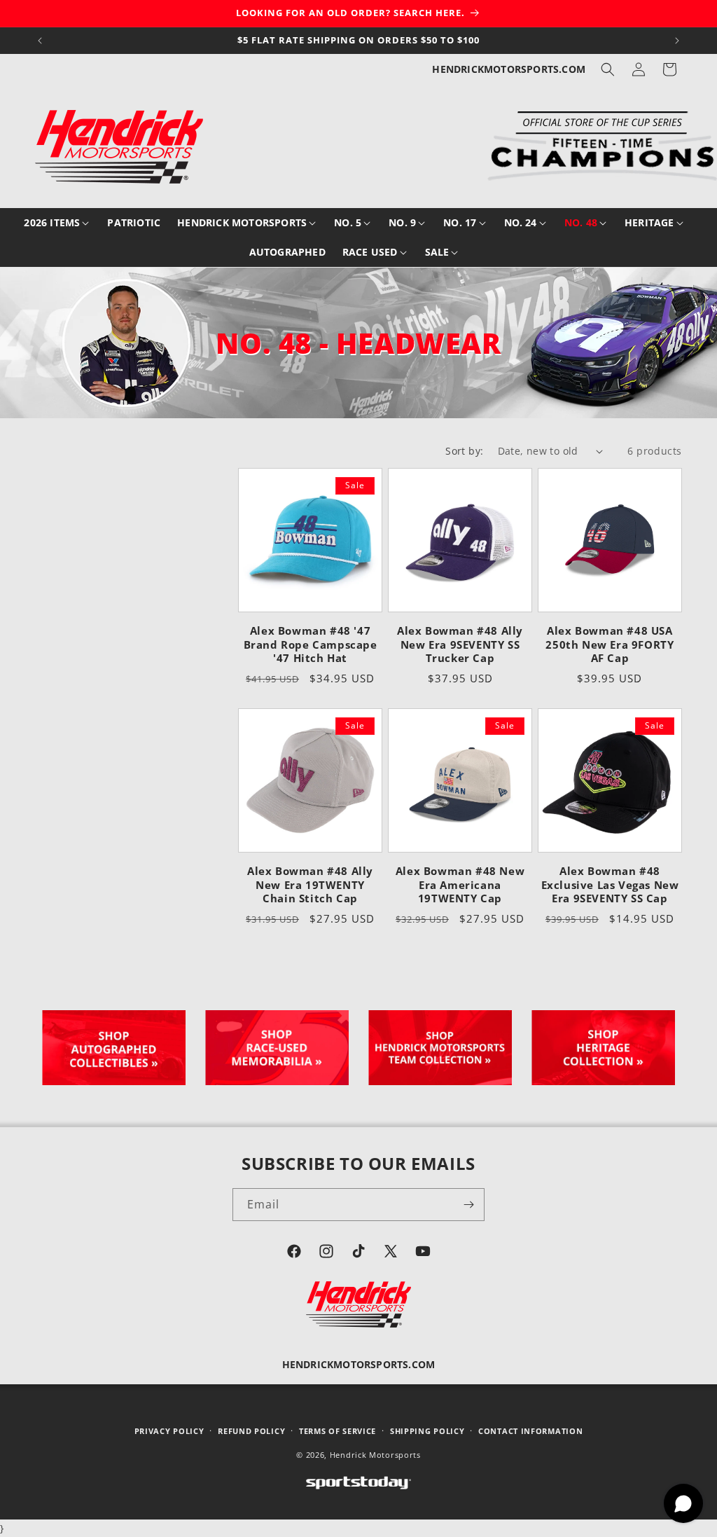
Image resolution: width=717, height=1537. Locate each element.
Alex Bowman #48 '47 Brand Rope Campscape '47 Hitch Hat (310, 644)
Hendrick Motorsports (375, 1454)
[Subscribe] (468, 1204)
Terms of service (337, 1431)
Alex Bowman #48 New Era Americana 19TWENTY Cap (460, 884)
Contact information (530, 1431)
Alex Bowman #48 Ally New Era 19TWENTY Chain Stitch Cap (310, 884)
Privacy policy (169, 1431)
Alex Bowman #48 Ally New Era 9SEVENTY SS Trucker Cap (460, 644)
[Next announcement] (677, 40)
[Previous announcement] (40, 40)
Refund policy (251, 1431)
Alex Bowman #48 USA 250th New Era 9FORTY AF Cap (609, 644)
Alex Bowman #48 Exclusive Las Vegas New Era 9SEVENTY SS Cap (610, 884)
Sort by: (464, 450)
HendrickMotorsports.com (508, 69)
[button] (607, 69)
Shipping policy (427, 1431)
